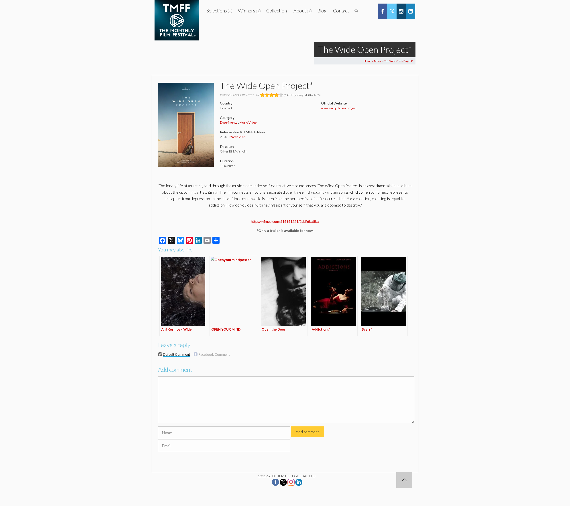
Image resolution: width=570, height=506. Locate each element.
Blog (321, 10)
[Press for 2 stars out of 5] (267, 95)
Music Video (248, 122)
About (299, 10)
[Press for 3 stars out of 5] (271, 95)
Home (367, 61)
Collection (276, 10)
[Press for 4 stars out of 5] (276, 95)
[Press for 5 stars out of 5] (281, 95)
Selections (216, 10)
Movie (378, 61)
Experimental (229, 122)
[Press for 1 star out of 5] (262, 95)
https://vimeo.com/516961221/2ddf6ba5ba (285, 221)
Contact (341, 10)
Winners (246, 10)
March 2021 (238, 137)
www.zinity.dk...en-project (339, 108)
